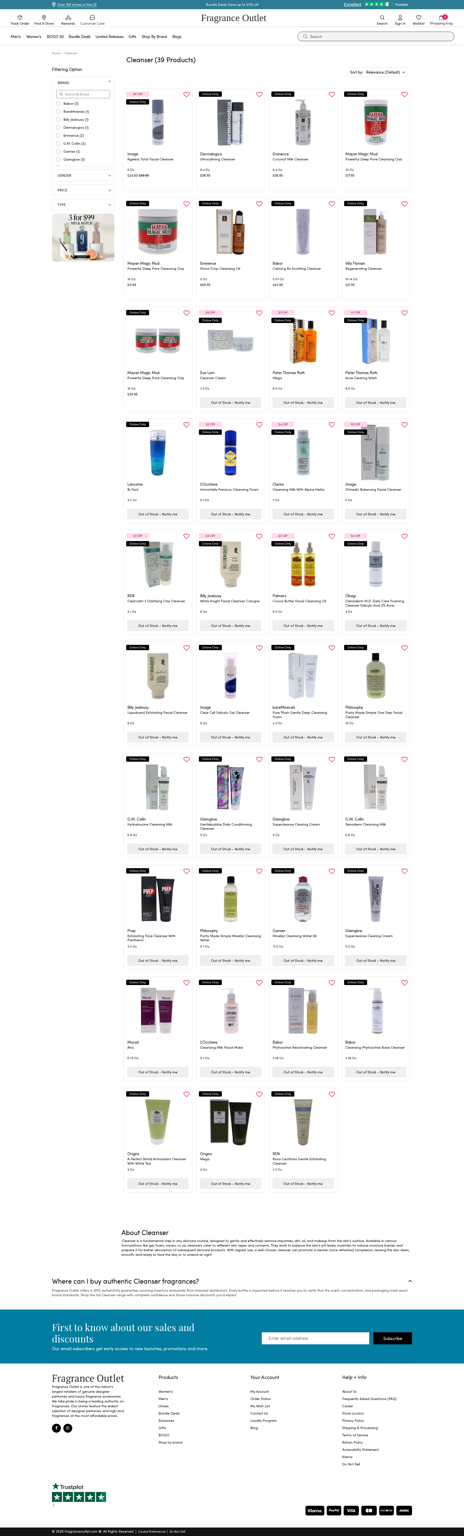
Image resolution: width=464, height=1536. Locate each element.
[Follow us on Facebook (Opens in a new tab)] (56, 1428)
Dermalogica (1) (76, 127)
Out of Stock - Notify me (230, 402)
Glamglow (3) (74, 159)
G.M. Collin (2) (74, 143)
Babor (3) (71, 103)
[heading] (157, 161)
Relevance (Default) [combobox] (383, 72)
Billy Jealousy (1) (75, 119)
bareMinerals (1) (76, 111)
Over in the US (77, 4)
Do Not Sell (177, 1531)
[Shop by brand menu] (169, 36)
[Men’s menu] (24, 36)
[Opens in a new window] (79, 1494)
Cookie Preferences (152, 1531)
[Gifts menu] (139, 36)
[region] (267, 1247)
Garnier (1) (71, 151)
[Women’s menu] (44, 36)
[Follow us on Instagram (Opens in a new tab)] (67, 1428)
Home (56, 53)
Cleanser (71, 53)
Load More (273, 1209)
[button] (92, 20)
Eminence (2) (73, 135)
